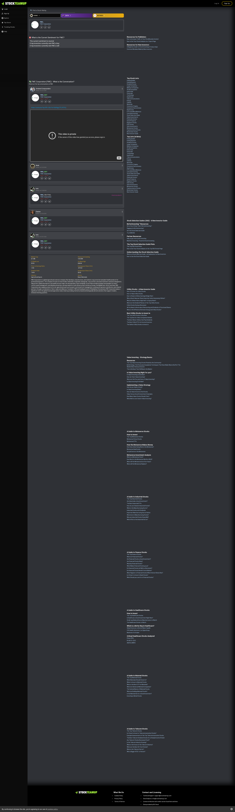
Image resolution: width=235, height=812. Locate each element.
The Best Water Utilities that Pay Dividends (139, 320)
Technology (130, 95)
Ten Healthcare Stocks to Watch (136, 622)
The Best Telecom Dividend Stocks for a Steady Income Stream (146, 738)
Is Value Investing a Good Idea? (136, 374)
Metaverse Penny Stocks (134, 439)
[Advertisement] (76, 66)
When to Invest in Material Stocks (137, 682)
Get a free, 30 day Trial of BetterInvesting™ (139, 226)
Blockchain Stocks (132, 132)
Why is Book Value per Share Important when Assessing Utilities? (146, 298)
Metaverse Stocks (132, 128)
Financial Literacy (132, 119)
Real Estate (130, 110)
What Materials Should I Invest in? (137, 680)
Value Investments (132, 117)
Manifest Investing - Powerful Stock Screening (140, 240)
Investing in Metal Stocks (134, 696)
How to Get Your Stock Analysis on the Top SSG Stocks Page (145, 248)
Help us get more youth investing (136, 238)
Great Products (131, 121)
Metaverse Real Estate (133, 449)
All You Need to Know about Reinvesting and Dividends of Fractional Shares (149, 307)
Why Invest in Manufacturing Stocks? (138, 515)
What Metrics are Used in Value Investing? (139, 398)
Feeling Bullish (131, 80)
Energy (129, 100)
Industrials (130, 91)
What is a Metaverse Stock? (135, 457)
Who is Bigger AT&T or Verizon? (136, 751)
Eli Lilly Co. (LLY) (131, 640)
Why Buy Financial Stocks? (134, 563)
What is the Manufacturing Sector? (137, 508)
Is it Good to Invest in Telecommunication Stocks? (141, 733)
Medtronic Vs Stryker (133, 632)
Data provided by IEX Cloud (151, 804)
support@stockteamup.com (162, 795)
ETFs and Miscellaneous (134, 111)
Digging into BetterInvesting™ (135, 228)
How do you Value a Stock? (135, 387)
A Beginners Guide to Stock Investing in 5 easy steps (142, 47)
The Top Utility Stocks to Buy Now (137, 315)
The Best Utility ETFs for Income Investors (139, 322)
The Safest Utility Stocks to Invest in (138, 324)
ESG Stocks (130, 124)
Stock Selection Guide (133, 115)
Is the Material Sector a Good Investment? (139, 693)
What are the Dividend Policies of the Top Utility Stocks (143, 303)
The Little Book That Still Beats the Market (139, 369)
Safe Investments (132, 126)
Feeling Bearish (131, 82)
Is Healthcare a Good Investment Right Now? (140, 618)
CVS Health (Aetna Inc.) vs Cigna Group (138, 630)
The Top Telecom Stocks (134, 731)
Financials (130, 93)
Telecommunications (133, 99)
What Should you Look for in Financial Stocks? (140, 577)
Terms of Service (119, 801)
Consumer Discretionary (134, 108)
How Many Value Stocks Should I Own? (138, 396)
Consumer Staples (132, 106)
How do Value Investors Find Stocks (137, 391)
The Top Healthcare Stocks (135, 615)
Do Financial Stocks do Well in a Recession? (139, 568)
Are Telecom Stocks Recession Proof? (138, 740)
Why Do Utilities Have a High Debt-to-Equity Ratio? (141, 300)
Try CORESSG (131, 233)
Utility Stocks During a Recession (136, 305)
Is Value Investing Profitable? (135, 381)
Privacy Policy (118, 798)
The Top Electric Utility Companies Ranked (139, 317)
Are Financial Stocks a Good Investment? (139, 559)
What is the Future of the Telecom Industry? (140, 744)
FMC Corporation (45, 24)
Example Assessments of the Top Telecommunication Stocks (145, 735)
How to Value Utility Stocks (135, 293)
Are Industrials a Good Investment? (137, 501)
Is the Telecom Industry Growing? (137, 742)
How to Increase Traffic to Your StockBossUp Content (143, 39)
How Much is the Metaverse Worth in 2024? (139, 459)
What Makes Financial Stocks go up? (137, 566)
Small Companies (132, 89)
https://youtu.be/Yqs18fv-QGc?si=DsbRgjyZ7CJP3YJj (48, 107)
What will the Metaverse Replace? (137, 464)
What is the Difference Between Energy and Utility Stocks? (144, 309)
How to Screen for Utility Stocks (136, 291)
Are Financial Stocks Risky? (135, 561)
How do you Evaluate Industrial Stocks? (138, 505)
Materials (129, 104)
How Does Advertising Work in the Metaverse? (140, 447)
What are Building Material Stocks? (137, 691)
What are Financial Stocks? (135, 556)
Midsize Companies (132, 88)
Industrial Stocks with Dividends (136, 510)
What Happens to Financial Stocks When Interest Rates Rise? (145, 573)
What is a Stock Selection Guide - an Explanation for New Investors (146, 254)
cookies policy (52, 809)
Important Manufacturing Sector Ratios (138, 512)
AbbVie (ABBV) (131, 643)
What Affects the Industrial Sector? (137, 519)
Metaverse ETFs (132, 441)
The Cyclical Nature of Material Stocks (138, 689)
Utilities (129, 102)
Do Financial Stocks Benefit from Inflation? (139, 570)
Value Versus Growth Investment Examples (139, 394)
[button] (14, 9)
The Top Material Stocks (134, 677)
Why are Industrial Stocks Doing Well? (138, 517)
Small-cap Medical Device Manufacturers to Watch (142, 620)
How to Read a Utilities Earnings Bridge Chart (140, 296)
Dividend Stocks (131, 84)
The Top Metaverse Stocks (135, 437)
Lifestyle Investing (132, 113)
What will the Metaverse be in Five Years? (139, 461)
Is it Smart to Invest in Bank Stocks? (137, 575)
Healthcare (130, 97)
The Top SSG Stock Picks (134, 246)
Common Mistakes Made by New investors (139, 49)
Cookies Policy (118, 795)
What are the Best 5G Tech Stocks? (137, 747)
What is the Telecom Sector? (135, 749)
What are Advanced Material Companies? (139, 687)
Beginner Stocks (132, 122)
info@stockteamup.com (159, 798)
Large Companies (132, 86)
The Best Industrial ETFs (134, 503)
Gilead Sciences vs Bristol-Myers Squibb (138, 628)
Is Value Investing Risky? (134, 389)
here (171, 801)
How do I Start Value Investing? (136, 377)
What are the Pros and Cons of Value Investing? (141, 379)
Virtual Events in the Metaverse (136, 451)
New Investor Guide (132, 133)
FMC (41, 22)
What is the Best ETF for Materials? (137, 684)
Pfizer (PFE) (130, 638)
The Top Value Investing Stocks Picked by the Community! (144, 362)
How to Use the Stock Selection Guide (138, 256)
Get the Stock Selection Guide (135, 230)
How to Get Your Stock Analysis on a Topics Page (141, 41)
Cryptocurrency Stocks (134, 130)
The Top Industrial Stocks (134, 499)
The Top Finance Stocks (134, 554)
